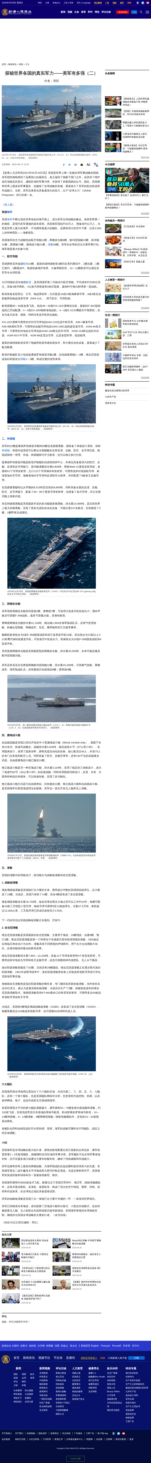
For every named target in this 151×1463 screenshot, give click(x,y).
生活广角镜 (112, 1373)
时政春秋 (60, 1384)
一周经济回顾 (45, 1399)
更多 (131, 1439)
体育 (32, 1378)
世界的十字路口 (63, 1402)
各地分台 (56, 3)
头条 (76, 12)
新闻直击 (43, 1388)
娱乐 (32, 1374)
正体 (66, 3)
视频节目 (44, 1357)
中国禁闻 (43, 1380)
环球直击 (43, 1376)
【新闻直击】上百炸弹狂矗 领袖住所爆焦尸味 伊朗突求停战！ (136, 101)
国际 (16, 1374)
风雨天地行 (131, 1402)
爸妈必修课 (77, 1391)
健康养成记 (93, 1384)
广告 (107, 3)
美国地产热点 (78, 1399)
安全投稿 (66, 1433)
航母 (25, 263)
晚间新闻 (43, 1384)
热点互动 (60, 1376)
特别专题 (110, 384)
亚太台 (73, 1345)
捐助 (114, 3)
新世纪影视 (121, 1439)
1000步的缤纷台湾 (114, 1404)
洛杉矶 (32, 1345)
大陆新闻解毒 (62, 1410)
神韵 (40, 3)
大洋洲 (41, 1345)
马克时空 (60, 1406)
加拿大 (23, 1345)
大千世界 (111, 1395)
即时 (90, 12)
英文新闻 (98, 3)
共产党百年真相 (133, 1380)
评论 (16, 1381)
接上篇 (8, 204)
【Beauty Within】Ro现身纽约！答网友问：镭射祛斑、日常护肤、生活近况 (135, 252)
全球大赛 (29, 1401)
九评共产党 (110, 396)
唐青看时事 (61, 1399)
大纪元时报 (34, 1439)
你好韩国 (111, 1380)
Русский (116, 1345)
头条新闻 (110, 73)
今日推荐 (110, 164)
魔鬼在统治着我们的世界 (117, 390)
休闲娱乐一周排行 (115, 220)
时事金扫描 (61, 1380)
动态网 (99, 1439)
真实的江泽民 (132, 1395)
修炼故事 (130, 1417)
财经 (24, 1381)
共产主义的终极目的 (135, 1384)
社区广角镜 (44, 1402)
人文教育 (77, 1368)
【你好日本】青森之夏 (134, 261)
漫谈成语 (76, 1388)
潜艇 (50, 244)
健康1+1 (92, 1373)
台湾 (24, 1378)
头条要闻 (18, 1390)
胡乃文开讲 (93, 1380)
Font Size (88, 164)
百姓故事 (130, 1410)
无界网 (109, 1439)
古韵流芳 (76, 1380)
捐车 (122, 3)
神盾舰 (11, 438)
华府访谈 (43, 1395)
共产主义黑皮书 (133, 1406)
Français (105, 1345)
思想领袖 (60, 1388)
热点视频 (29, 1390)
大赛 (47, 3)
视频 (70, 12)
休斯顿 (49, 1345)
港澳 (24, 1374)
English (95, 1345)
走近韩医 (92, 1391)
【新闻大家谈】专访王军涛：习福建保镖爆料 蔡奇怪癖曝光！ (135, 148)
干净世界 (47, 1439)
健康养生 (93, 1368)
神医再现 (92, 1388)
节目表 (58, 1357)
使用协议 (54, 1433)
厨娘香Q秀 (112, 1399)
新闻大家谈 (61, 1373)
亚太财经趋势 (45, 1406)
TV (135, 12)
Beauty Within (113, 1391)
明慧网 (89, 1439)
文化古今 (76, 1395)
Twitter (142, 2)
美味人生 (111, 1388)
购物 (129, 3)
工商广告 (130, 1421)
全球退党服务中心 (74, 1439)
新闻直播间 (123, 12)
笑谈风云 (76, 1376)
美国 (21, 64)
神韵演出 (18, 1401)
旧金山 (64, 1345)
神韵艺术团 (20, 1439)
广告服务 (78, 1433)
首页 (4, 64)
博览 (97, 12)
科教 (24, 1385)
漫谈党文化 (110, 403)
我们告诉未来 (132, 1373)
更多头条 (145, 157)
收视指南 (31, 1433)
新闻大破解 (61, 1391)
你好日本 (111, 1376)
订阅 (136, 1358)
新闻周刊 (43, 1391)
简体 (71, 3)
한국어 (135, 1345)
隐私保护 (43, 1433)
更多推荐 (145, 213)
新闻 (63, 12)
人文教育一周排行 (115, 279)
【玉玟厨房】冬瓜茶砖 (134, 226)
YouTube (147, 2)
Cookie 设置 (75, 1459)
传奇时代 (130, 1376)
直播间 (70, 1357)
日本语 (126, 1345)
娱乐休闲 (112, 1368)
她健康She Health (96, 1376)
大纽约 (15, 1345)
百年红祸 (130, 1399)
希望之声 (59, 1439)
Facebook (137, 2)
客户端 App (103, 1433)
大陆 (16, 1385)
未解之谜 (76, 1373)
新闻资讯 (12, 64)
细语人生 (60, 1414)
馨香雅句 (76, 1384)
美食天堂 (111, 1384)
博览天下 (18, 1398)
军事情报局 (61, 1395)
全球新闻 (43, 1373)
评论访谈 (106, 12)
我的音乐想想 (113, 1410)
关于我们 (19, 1433)
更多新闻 (145, 272)
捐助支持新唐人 (89, 1358)
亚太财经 (43, 1410)
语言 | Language (84, 3)
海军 (9, 212)
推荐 (83, 12)
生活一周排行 (112, 315)
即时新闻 (18, 1394)
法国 (57, 1345)
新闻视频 (44, 1368)
